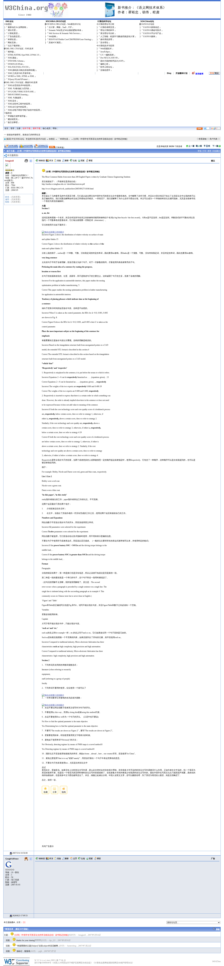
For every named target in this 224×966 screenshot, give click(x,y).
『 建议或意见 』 (12, 119)
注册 (18, 128)
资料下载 (37, 128)
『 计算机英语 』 (12, 33)
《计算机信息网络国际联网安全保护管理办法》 (113, 963)
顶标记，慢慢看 (23, 951)
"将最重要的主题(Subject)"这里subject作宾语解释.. (37, 946)
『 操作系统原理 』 (106, 39)
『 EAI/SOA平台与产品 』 (152, 33)
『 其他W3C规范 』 (54, 42)
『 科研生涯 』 (11, 39)
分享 (55, 792)
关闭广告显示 (48, 846)
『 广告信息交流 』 (13, 36)
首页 (6, 128)
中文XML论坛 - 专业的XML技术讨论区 (29, 139)
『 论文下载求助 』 (13, 46)
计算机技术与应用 (106, 46)
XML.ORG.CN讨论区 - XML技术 (19, 48)
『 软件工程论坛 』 (106, 67)
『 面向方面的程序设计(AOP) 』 (112, 61)
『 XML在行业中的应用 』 (17, 107)
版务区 (9, 113)
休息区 (9, 24)
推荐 (209, 151)
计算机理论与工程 (106, 24)
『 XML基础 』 (12, 58)
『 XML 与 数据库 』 (14, 98)
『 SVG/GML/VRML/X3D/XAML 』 (20, 91)
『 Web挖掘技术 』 (106, 48)
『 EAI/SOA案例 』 (149, 36)
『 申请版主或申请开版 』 (16, 116)
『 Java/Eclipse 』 (105, 52)
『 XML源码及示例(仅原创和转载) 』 (21, 70)
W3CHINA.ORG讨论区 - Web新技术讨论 (63, 24)
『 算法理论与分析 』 (107, 33)
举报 (200, 151)
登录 (12, 128)
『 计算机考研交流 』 (107, 27)
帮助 (55, 128)
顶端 (218, 929)
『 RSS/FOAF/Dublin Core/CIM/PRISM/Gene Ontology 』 (70, 39)
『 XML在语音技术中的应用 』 (18, 85)
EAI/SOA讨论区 (147, 24)
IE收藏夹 (216, 151)
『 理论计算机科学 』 (107, 30)
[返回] (8, 139)
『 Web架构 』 (52, 36)
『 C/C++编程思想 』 (107, 55)
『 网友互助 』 (11, 42)
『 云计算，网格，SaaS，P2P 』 (60, 27)
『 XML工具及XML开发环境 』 (19, 73)
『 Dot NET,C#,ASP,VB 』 (109, 58)
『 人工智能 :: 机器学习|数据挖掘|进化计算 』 (117, 36)
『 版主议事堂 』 (12, 122)
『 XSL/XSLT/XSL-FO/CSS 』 (18, 67)
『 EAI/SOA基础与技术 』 (152, 30)
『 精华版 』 (10, 52)
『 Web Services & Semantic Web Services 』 (64, 33)
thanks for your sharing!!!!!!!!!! (28, 940)
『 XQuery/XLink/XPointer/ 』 (17, 79)
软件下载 (27, 128)
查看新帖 (203, 139)
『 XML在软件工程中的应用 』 (18, 104)
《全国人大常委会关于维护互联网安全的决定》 (72, 963)
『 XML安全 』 (12, 101)
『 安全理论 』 (104, 42)
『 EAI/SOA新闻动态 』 (151, 27)
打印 (204, 151)
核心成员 (47, 128)
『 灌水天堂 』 (11, 30)
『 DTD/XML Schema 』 (15, 61)
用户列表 (213, 139)
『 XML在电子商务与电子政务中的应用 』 (23, 110)
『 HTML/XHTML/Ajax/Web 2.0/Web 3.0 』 (23, 55)
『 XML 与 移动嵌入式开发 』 (18, 88)
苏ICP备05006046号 (42, 963)
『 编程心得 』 (104, 64)
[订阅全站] (200, 129)
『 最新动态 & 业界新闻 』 (17, 27)
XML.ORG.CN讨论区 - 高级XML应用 (21, 82)
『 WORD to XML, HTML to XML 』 (21, 76)
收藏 (46, 792)
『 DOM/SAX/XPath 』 (15, 64)
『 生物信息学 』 (105, 70)
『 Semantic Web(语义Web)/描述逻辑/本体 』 (65, 30)
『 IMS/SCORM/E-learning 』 (17, 94)
